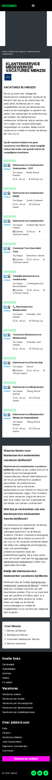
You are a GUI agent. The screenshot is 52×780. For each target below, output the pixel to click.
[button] (33, 5)
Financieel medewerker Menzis (23, 639)
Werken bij (13, 51)
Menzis (23, 51)
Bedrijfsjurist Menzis (17, 634)
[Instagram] (33, 773)
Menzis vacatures (16, 643)
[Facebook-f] (45, 773)
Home (4, 51)
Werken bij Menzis (16, 630)
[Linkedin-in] (39, 773)
